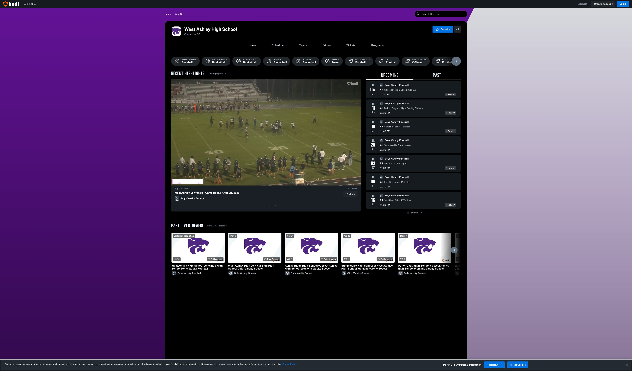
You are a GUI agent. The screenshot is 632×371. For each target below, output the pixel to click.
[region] (316, 365)
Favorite (445, 29)
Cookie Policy (289, 364)
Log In (623, 4)
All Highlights (216, 73)
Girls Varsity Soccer (245, 273)
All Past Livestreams (216, 225)
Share (352, 194)
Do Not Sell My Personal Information (462, 365)
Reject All (494, 365)
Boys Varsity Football (193, 198)
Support (582, 4)
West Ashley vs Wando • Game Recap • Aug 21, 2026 (206, 192)
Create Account (603, 4)
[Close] (626, 365)
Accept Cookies (518, 365)
